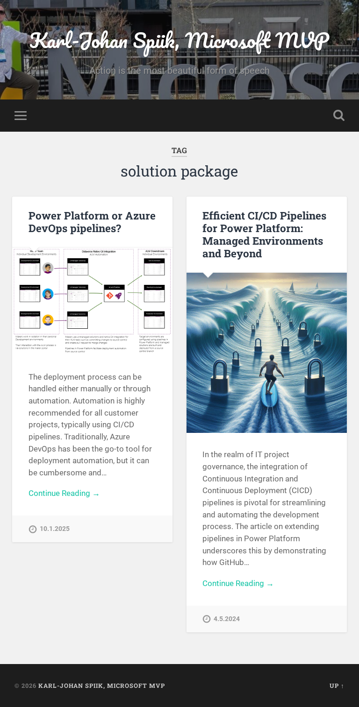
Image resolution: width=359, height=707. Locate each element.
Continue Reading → (64, 493)
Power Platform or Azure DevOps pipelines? (92, 221)
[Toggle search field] (339, 115)
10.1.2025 (55, 529)
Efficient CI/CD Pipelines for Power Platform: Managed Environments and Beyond (264, 234)
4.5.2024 (227, 619)
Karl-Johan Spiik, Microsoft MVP (179, 40)
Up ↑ (337, 685)
